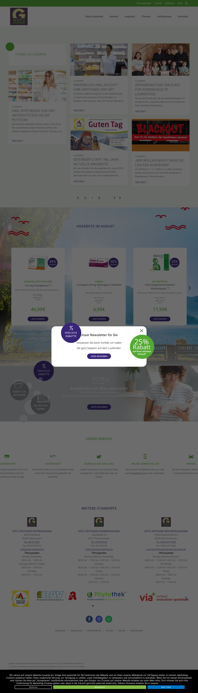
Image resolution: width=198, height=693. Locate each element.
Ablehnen (33, 687)
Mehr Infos (166, 687)
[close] (141, 330)
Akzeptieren (99, 687)
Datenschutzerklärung (170, 683)
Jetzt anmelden (99, 356)
